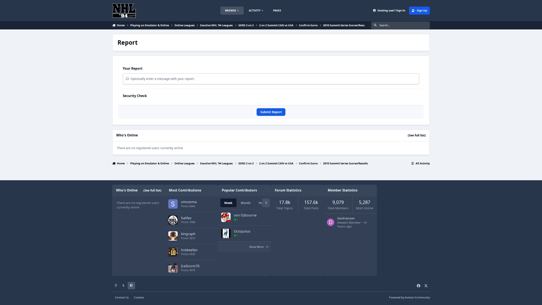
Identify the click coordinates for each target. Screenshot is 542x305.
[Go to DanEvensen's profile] (330, 222)
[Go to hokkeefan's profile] (173, 252)
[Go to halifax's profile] (173, 220)
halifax (186, 218)
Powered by (409, 297)
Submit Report (271, 112)
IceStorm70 (190, 266)
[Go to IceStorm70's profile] (173, 268)
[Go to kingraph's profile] (173, 236)
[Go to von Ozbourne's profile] (226, 217)
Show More (256, 247)
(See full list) (417, 135)
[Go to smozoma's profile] (173, 204)
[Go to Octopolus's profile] (226, 233)
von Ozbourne (245, 215)
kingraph (188, 234)
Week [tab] (228, 203)
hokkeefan (189, 250)
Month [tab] (245, 203)
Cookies (139, 297)
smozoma (189, 202)
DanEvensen (346, 218)
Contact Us (122, 297)
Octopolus (242, 231)
